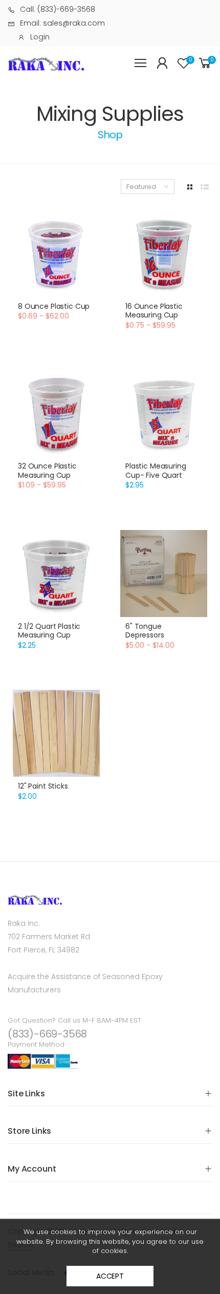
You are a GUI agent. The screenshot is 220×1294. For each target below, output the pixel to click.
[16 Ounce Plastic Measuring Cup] (163, 253)
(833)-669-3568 (47, 1034)
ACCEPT (110, 1276)
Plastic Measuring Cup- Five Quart (155, 470)
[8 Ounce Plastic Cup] (56, 253)
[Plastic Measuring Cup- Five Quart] (163, 413)
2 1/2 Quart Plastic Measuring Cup (49, 631)
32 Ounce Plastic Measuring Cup (47, 470)
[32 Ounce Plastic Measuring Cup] (56, 413)
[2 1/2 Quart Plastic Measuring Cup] (56, 573)
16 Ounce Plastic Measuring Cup (154, 311)
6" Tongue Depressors (144, 631)
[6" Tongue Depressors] (163, 573)
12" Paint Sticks (43, 786)
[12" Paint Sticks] (56, 733)
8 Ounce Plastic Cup (54, 306)
